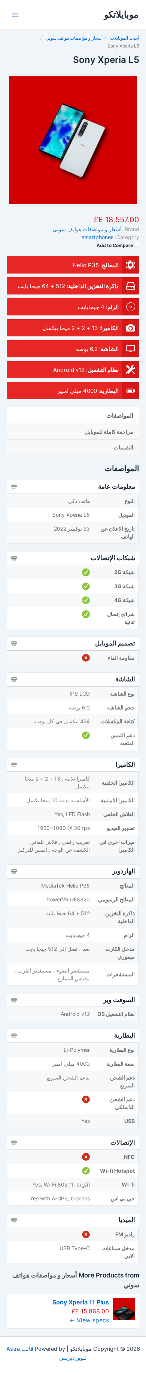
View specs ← (89, 1320)
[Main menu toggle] (15, 15)
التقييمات (123, 447)
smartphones (97, 237)
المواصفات (119, 415)
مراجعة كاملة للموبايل (109, 431)
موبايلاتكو (121, 14)
